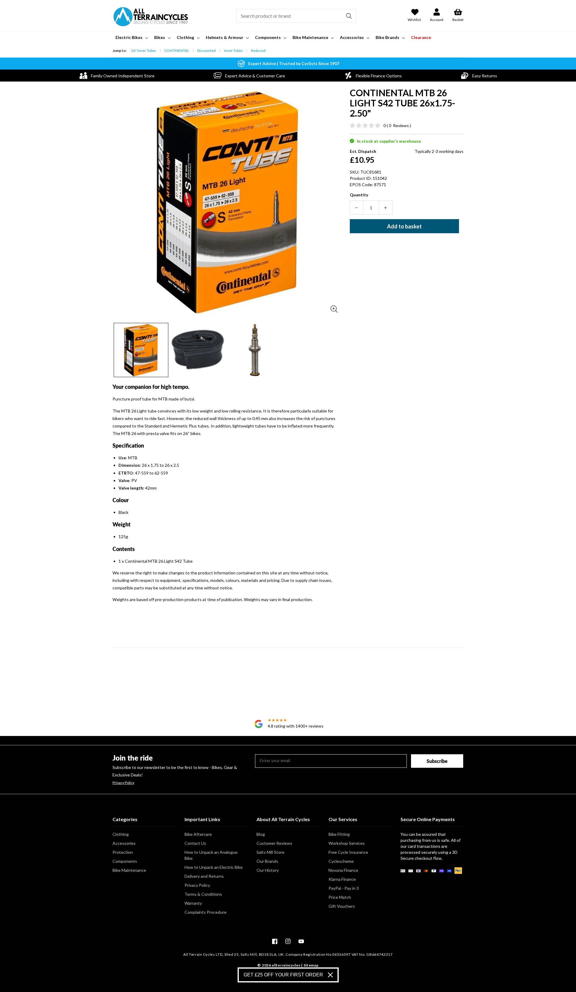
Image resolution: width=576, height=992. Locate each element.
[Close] (330, 975)
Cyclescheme (341, 861)
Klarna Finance (342, 879)
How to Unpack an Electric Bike (213, 867)
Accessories (124, 843)
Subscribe (437, 761)
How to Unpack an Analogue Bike (211, 855)
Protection (122, 852)
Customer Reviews (274, 843)
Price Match (339, 897)
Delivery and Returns (204, 876)
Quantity (359, 194)
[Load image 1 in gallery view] (141, 350)
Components (124, 861)
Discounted (206, 50)
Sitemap (311, 965)
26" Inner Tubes (143, 50)
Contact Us (195, 843)
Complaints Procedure (205, 912)
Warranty (193, 903)
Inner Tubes (233, 50)
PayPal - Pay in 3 (343, 888)
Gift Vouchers (341, 906)
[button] (131, 37)
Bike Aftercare (198, 834)
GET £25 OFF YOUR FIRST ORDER (283, 974)
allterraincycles (286, 965)
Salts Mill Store (270, 852)
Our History (267, 870)
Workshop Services (346, 843)
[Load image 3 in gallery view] (255, 350)
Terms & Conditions (203, 894)
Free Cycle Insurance (348, 852)
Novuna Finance (343, 870)
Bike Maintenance (129, 870)
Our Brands (267, 861)
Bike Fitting (339, 834)
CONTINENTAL (176, 50)
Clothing (120, 834)
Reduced (258, 50)
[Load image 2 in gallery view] (198, 350)
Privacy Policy (123, 783)
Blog (260, 834)
